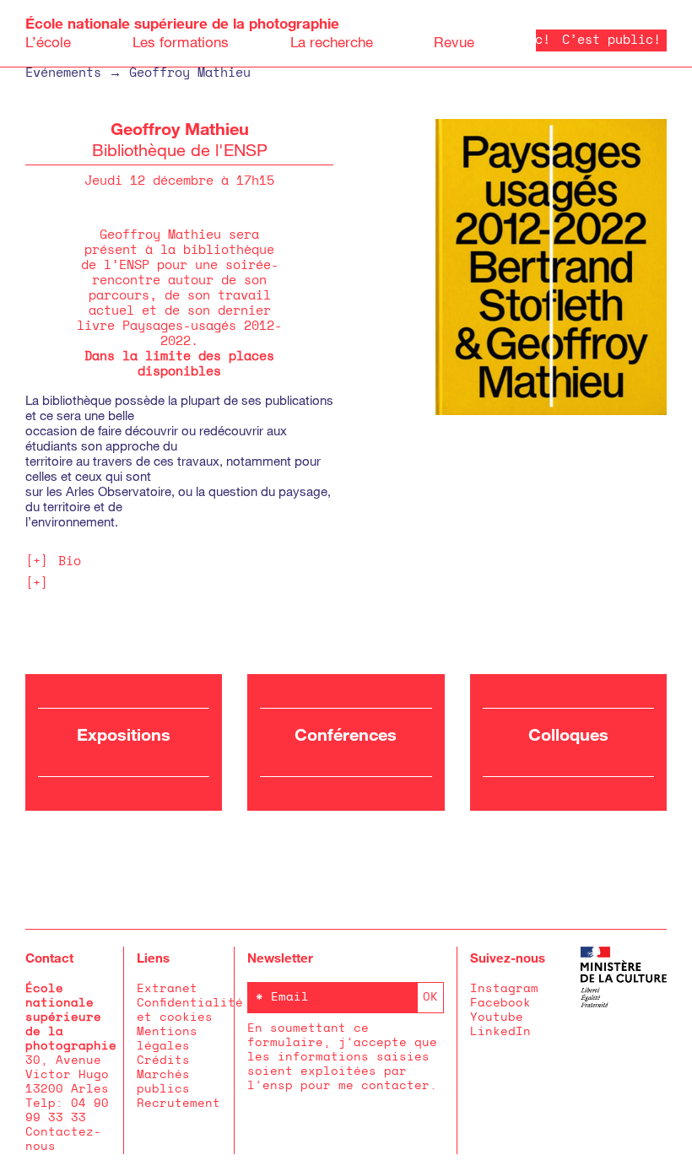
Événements (63, 73)
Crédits (163, 1060)
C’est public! (598, 40)
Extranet (167, 989)
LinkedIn (500, 1032)
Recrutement (178, 1103)
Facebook (500, 1003)
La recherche (331, 42)
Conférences (346, 734)
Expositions (123, 734)
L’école (48, 42)
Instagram (504, 989)
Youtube (496, 1017)
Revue (454, 42)
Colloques (568, 734)
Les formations (180, 42)
